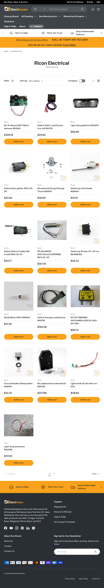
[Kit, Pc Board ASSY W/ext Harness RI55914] (18, 104)
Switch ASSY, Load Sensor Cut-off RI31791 (50, 127)
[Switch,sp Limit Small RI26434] (85, 167)
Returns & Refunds (62, 511)
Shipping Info (60, 506)
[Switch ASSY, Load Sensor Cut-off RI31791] (52, 104)
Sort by (23, 80)
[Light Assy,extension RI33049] (18, 425)
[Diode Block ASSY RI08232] (18, 296)
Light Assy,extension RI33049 (14, 448)
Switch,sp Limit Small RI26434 (81, 190)
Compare (72, 80)
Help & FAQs (10, 26)
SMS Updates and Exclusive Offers (32, 40)
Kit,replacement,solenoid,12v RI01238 (51, 385)
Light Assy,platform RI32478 (85, 125)
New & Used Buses (75, 2)
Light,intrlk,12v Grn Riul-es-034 (84, 385)
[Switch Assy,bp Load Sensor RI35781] (52, 296)
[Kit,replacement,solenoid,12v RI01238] (52, 362)
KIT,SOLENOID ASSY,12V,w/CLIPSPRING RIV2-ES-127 (49, 254)
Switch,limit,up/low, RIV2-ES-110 (18, 190)
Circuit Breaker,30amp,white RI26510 (18, 385)
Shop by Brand (11, 16)
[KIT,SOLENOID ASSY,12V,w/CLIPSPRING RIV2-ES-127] (52, 230)
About (22, 26)
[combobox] (59, 9)
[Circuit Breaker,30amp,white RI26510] (18, 362)
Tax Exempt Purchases (64, 522)
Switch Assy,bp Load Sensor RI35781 (51, 319)
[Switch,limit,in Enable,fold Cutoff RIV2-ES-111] (18, 230)
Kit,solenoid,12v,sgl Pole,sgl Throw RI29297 (50, 190)
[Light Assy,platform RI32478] (85, 104)
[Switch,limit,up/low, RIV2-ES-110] (18, 167)
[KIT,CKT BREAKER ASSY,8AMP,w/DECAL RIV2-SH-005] (85, 296)
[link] (26, 473)
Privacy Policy (70, 579)
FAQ (98, 2)
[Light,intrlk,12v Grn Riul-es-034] (85, 362)
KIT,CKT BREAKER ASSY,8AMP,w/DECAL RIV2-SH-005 (84, 320)
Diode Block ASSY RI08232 (17, 317)
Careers (7, 546)
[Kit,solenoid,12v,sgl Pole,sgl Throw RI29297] (52, 167)
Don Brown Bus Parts (17, 573)
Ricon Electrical (16, 51)
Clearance (9, 21)
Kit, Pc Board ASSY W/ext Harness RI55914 (16, 127)
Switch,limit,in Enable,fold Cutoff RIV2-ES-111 (16, 253)
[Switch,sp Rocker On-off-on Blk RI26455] (85, 230)
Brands (90, 2)
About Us (8, 541)
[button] (98, 9)
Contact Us (9, 551)
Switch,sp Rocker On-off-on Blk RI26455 (85, 253)
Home (6, 51)
